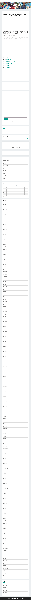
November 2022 (5, 271)
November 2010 (5, 505)
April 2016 (4, 396)
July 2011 (4, 491)
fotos (18, 78)
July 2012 (4, 471)
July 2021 (4, 294)
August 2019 (5, 331)
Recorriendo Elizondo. (8, 59)
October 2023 (5, 252)
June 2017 (4, 373)
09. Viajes (4, 173)
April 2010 (4, 516)
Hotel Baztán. (8, 67)
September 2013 (5, 448)
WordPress (17, 598)
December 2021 (5, 289)
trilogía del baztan (9, 79)
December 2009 (5, 523)
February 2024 (5, 246)
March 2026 (4, 207)
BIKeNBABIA (5, 585)
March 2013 (4, 458)
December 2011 (5, 483)
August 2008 (5, 550)
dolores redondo (6, 78)
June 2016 (4, 393)
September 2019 (5, 329)
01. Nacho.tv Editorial (6, 160)
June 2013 (4, 453)
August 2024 (5, 236)
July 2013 (4, 451)
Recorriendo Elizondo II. (9, 63)
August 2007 (5, 570)
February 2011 (5, 500)
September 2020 (5, 309)
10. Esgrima (4, 175)
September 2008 (5, 548)
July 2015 (4, 411)
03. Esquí (4, 163)
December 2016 (5, 383)
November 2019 (5, 326)
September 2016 (5, 388)
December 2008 (5, 543)
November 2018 (5, 346)
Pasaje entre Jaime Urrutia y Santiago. (10, 61)
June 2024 (4, 239)
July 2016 (4, 391)
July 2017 (4, 371)
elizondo (15, 78)
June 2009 (4, 533)
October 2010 (5, 506)
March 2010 (4, 518)
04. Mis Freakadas (5, 165)
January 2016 (5, 401)
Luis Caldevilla (5, 590)
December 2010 (5, 503)
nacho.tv (4, 0)
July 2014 (4, 431)
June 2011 (4, 493)
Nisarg (23, 598)
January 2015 (5, 421)
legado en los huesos (22, 78)
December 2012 (5, 463)
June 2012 (4, 473)
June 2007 (4, 573)
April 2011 (4, 496)
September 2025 (5, 214)
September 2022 (5, 274)
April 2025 (4, 222)
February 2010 (5, 520)
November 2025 (5, 211)
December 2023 (5, 249)
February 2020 (5, 321)
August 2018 (5, 351)
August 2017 (5, 369)
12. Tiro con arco (5, 178)
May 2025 (4, 221)
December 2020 (5, 304)
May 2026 (4, 204)
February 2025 (5, 226)
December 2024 (5, 229)
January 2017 (5, 381)
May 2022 (4, 281)
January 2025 (5, 227)
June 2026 (4, 202)
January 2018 (5, 361)
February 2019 (5, 341)
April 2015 (4, 416)
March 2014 (4, 438)
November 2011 (5, 485)
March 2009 (4, 538)
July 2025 (4, 217)
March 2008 (4, 558)
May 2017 (4, 374)
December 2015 (5, 403)
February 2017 (5, 379)
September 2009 (5, 528)
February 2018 (5, 359)
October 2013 (5, 446)
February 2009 (5, 540)
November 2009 (5, 525)
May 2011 (4, 495)
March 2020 (4, 319)
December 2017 (5, 363)
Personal (4, 131)
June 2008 (4, 553)
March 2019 (4, 339)
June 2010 (4, 513)
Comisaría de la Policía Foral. (9, 69)
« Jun (3, 196)
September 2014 (5, 428)
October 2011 (5, 486)
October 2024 (5, 232)
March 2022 (4, 284)
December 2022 (5, 269)
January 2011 (5, 501)
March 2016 (4, 398)
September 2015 (5, 408)
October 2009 (5, 526)
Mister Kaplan (5, 592)
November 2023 (5, 251)
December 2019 (5, 324)
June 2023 (4, 259)
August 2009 (5, 530)
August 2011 (5, 490)
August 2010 (5, 510)
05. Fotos (5, 77)
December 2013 (5, 443)
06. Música (4, 168)
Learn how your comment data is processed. (19, 121)
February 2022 (5, 286)
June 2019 (4, 334)
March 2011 (4, 498)
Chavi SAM (4, 587)
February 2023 (5, 266)
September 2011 (5, 488)
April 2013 (4, 456)
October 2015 (5, 406)
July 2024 (4, 237)
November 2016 (5, 384)
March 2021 (4, 299)
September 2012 (5, 468)
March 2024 (4, 244)
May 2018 (4, 356)
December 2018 (5, 344)
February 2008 (5, 560)
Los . (8, 55)
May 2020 (4, 316)
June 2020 (4, 314)
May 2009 (4, 535)
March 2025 (4, 224)
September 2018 (5, 349)
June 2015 (4, 413)
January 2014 (5, 441)
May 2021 (4, 296)
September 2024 (5, 234)
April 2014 (4, 436)
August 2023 (5, 256)
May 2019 (4, 336)
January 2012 (5, 481)
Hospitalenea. (8, 57)
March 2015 (4, 418)
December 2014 (5, 423)
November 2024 (5, 231)
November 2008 (5, 545)
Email (5, 111)
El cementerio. (7, 51)
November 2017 (5, 364)
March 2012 (4, 478)
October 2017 (5, 366)
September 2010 (5, 508)
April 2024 (4, 242)
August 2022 (5, 276)
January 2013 (5, 461)
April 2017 (4, 376)
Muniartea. (7, 65)
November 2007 (5, 565)
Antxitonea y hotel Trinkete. (9, 71)
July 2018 (4, 353)
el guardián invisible (11, 78)
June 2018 (4, 354)
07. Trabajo (4, 170)
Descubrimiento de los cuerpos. (10, 53)
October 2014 (5, 426)
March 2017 (4, 378)
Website (5, 115)
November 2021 (5, 291)
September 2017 (5, 368)
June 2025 (4, 219)
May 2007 (4, 575)
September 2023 (5, 254)
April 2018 (4, 358)
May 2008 (4, 555)
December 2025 (5, 209)
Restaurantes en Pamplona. (9, 73)
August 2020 (5, 311)
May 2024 (4, 241)
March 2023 (4, 264)
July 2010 (4, 511)
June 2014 (4, 433)
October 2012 (5, 466)
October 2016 (5, 386)
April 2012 (4, 476)
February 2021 (5, 301)
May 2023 (4, 261)
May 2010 (4, 515)
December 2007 (5, 563)
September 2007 (5, 568)
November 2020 (5, 306)
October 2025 (5, 212)
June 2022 (4, 279)
